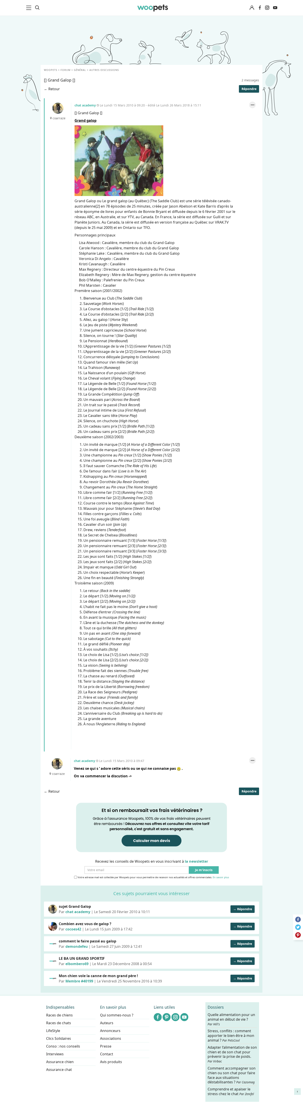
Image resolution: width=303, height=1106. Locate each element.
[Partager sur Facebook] (298, 919)
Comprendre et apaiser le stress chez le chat (231, 1091)
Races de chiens (59, 1015)
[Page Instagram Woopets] (267, 7)
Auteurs (106, 1022)
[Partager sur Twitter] (298, 927)
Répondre (249, 89)
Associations (110, 1038)
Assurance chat (59, 1069)
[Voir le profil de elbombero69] (52, 961)
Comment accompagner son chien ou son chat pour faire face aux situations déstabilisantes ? (232, 1075)
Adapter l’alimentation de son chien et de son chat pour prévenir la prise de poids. (232, 1054)
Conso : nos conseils (63, 1046)
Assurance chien (60, 1061)
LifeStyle (53, 1030)
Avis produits (111, 1061)
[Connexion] (251, 7)
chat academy (57, 108)
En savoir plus (221, 877)
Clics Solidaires (58, 1038)
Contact (106, 1054)
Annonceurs (110, 1030)
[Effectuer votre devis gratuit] (151, 827)
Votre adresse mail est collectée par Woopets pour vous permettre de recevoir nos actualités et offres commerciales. (153, 877)
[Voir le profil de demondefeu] (52, 943)
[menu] (29, 8)
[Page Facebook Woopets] (259, 7)
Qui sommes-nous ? (116, 1015)
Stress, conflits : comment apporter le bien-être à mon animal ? (231, 1036)
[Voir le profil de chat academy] (52, 909)
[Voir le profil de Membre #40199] (52, 978)
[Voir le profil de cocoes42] (52, 926)
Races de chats (58, 1022)
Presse (105, 1046)
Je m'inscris (203, 870)
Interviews (55, 1054)
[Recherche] (37, 8)
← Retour (52, 88)
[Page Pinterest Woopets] (167, 1017)
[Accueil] (153, 7)
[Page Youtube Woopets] (275, 7)
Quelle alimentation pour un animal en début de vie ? (231, 1019)
